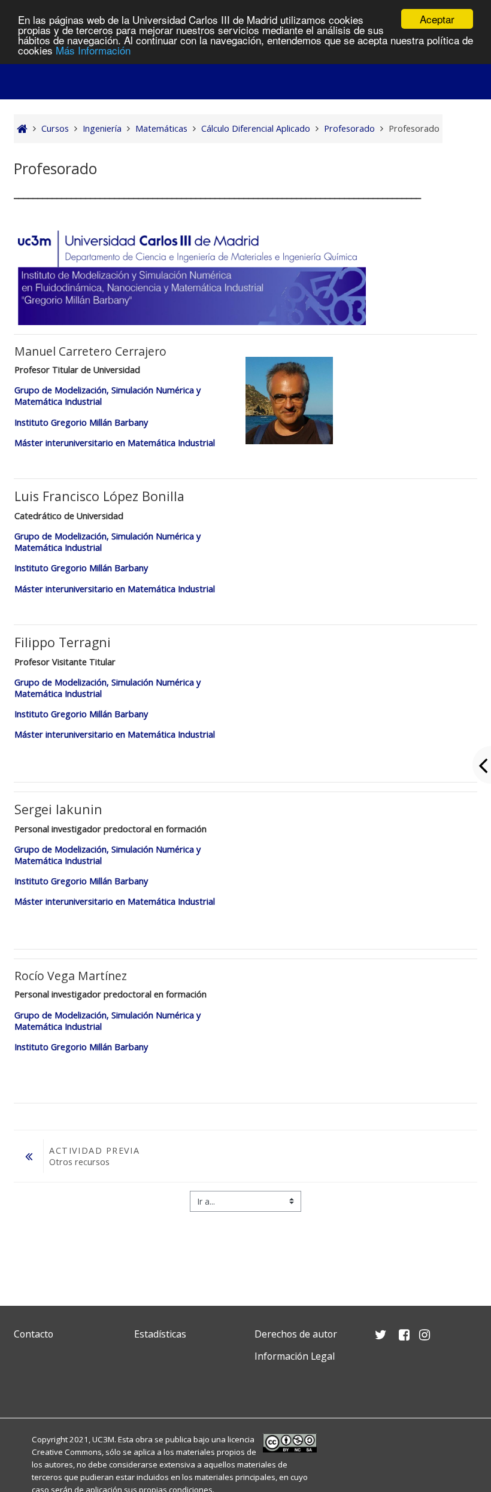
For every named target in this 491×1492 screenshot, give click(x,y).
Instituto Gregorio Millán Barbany (81, 422)
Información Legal (294, 1356)
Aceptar (437, 18)
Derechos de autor (295, 1334)
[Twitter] (26, 1384)
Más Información (93, 50)
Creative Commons (67, 1451)
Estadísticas (160, 1334)
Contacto (33, 1334)
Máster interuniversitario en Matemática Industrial (114, 442)
